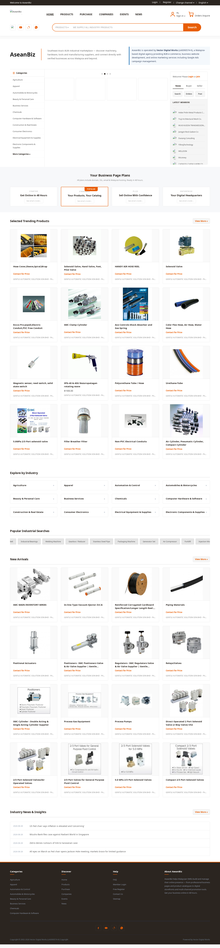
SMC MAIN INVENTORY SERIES (29, 604)
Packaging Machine (95, 541)
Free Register (119, 889)
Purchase (66, 889)
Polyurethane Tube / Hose (129, 383)
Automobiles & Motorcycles (25, 92)
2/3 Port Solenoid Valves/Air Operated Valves (29, 781)
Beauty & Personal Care (23, 99)
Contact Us (118, 894)
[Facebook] (13, 27)
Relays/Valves (173, 663)
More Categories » (21, 154)
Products (66, 884)
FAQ (115, 879)
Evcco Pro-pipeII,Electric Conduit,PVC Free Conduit (28, 326)
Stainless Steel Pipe (70, 541)
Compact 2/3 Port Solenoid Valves (185, 779)
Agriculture (18, 79)
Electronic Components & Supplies (24, 146)
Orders (189, 94)
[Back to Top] (0, 946)
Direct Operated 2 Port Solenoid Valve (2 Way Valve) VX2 (184, 723)
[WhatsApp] (36, 27)
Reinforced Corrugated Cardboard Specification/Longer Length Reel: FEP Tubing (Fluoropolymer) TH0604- (135, 608)
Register (167, 2)
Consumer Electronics (22, 131)
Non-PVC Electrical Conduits (131, 441)
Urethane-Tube (174, 383)
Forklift (156, 541)
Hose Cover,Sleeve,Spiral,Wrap (30, 266)
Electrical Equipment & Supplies (27, 137)
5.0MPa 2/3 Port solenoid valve (30, 441)
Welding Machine (22, 541)
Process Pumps (123, 721)
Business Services (20, 105)
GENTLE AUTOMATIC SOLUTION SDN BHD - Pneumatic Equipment (33, 279)
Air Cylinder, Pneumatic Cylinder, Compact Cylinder (185, 443)
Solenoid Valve (174, 266)
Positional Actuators (24, 663)
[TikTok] (28, 27)
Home (64, 879)
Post (200, 94)
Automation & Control (20, 889)
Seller (199, 86)
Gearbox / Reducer (45, 541)
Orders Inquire (202, 15)
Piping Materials (175, 604)
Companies (67, 894)
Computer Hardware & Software (27, 118)
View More (201, 221)
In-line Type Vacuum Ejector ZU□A (83, 604)
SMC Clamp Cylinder (75, 324)
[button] (33, 196)
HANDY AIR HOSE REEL (127, 266)
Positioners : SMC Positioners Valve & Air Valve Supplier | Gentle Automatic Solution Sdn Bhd (83, 666)
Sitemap (116, 898)
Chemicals (17, 112)
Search (192, 27)
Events (64, 898)
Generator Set (118, 541)
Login (155, 2)
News (178, 86)
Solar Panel (204, 541)
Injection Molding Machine (179, 541)
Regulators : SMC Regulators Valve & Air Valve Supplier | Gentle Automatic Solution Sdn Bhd (134, 666)
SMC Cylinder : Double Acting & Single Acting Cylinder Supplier (31, 723)
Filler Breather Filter (75, 441)
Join (198, 76)
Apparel (16, 86)
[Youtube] (20, 27)
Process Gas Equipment (77, 721)
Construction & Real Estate (25, 125)
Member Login (119, 884)
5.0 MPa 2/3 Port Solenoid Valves (133, 779)
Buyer (189, 86)
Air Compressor (139, 541)
